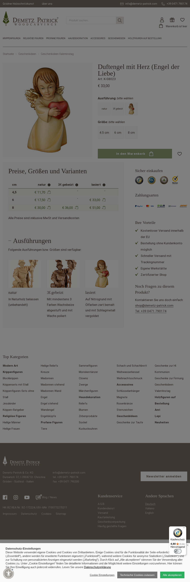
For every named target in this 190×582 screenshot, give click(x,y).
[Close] (12, 569)
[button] (8, 573)
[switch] (177, 551)
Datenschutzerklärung (97, 567)
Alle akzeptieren (172, 574)
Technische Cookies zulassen (137, 574)
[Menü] (184, 528)
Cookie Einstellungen (102, 574)
